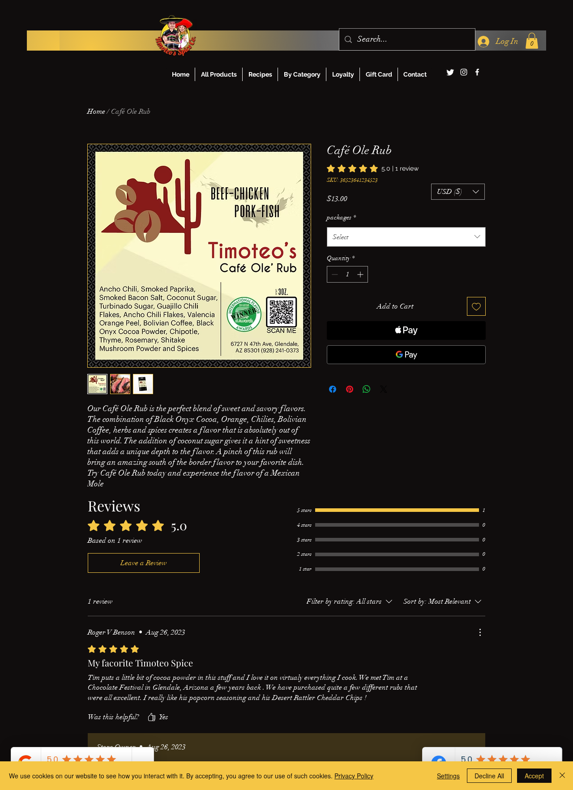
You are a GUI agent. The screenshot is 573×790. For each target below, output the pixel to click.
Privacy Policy (353, 775)
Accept (534, 775)
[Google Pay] (406, 354)
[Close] (562, 776)
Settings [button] (448, 775)
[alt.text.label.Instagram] (463, 72)
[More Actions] (480, 632)
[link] (373, 168)
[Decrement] (333, 274)
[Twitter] (450, 72)
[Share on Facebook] (332, 389)
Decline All (489, 775)
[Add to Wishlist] (476, 306)
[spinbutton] (347, 274)
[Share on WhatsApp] (366, 389)
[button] (532, 41)
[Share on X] (383, 389)
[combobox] (406, 237)
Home (96, 111)
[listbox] (458, 192)
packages (341, 217)
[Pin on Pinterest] (349, 389)
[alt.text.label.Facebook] (477, 72)
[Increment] (361, 274)
